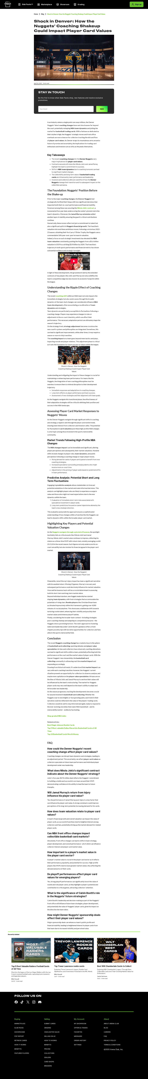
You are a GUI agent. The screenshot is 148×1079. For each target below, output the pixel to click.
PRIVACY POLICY (110, 1040)
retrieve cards (20, 1040)
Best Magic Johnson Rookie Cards (61, 725)
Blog (42, 14)
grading (47, 1028)
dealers (47, 1057)
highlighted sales (51, 1032)
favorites (78, 1032)
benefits (17, 1049)
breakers (48, 1066)
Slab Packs (19, 1028)
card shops (49, 1062)
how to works (50, 1040)
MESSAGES (78, 1036)
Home (36, 14)
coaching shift (61, 296)
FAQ (105, 1036)
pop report (19, 1036)
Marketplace (19, 1023)
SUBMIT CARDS (49, 1023)
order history (80, 1040)
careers (107, 1032)
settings (77, 1045)
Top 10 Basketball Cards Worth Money (63, 734)
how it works (20, 1045)
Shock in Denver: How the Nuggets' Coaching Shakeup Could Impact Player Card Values (76, 14)
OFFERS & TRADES (81, 1028)
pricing (47, 1049)
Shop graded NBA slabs (56, 716)
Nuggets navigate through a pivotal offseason (70, 532)
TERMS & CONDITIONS (112, 1045)
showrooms (19, 1032)
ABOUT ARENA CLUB (111, 1023)
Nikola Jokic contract (85, 208)
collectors (49, 1053)
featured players (21, 1053)
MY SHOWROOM (80, 1023)
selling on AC (50, 1036)
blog (106, 1028)
